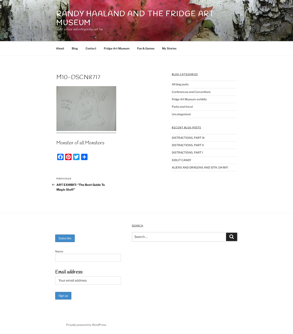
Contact (91, 48)
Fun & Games (145, 48)
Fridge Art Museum (117, 48)
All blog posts (180, 84)
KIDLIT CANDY (181, 160)
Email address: (69, 272)
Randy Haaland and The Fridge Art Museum (135, 18)
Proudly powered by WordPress (86, 324)
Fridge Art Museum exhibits (189, 99)
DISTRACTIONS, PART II (188, 145)
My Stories (169, 48)
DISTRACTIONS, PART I (187, 152)
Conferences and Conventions (191, 92)
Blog (75, 48)
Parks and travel (182, 106)
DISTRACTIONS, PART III (188, 137)
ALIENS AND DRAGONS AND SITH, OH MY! (200, 167)
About (60, 48)
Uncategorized (181, 114)
